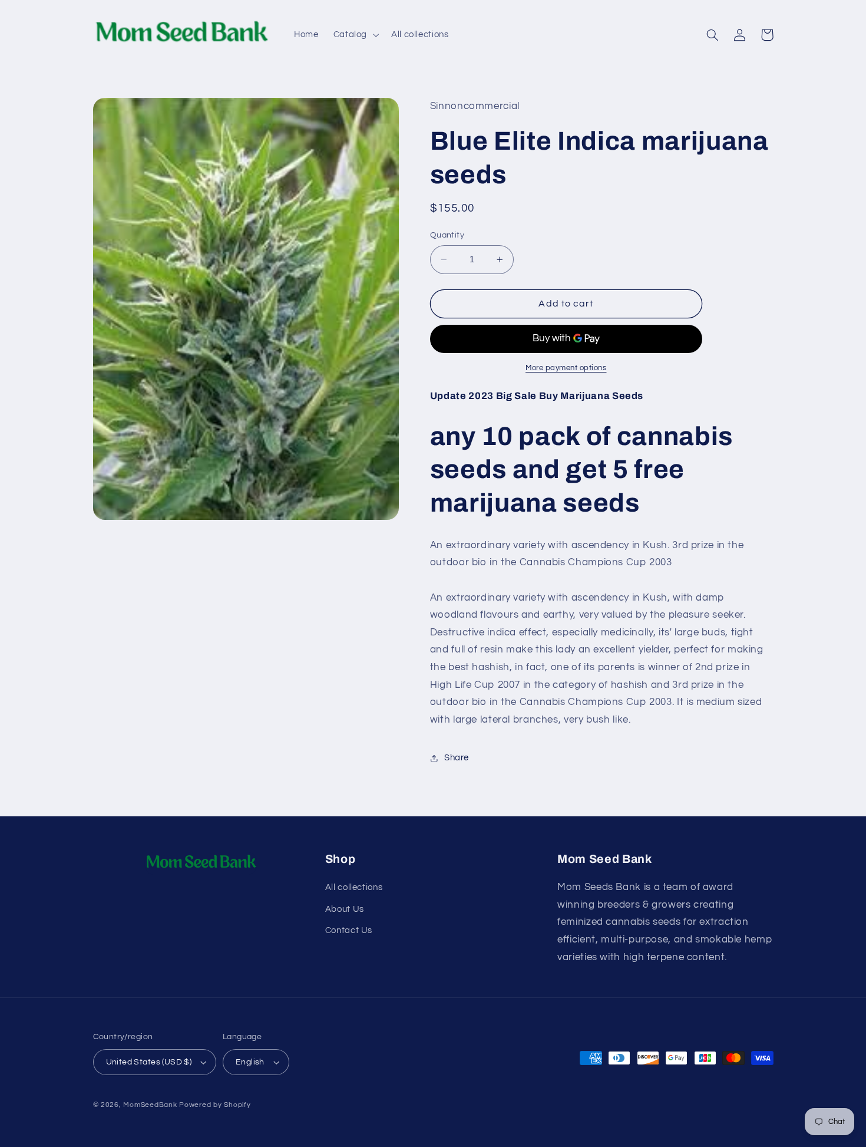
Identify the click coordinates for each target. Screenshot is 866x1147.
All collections (353, 887)
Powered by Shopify (214, 1105)
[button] (355, 35)
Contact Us (348, 930)
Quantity (447, 235)
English (250, 1062)
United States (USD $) (149, 1062)
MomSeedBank (150, 1105)
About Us (344, 909)
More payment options (566, 368)
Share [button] (456, 757)
